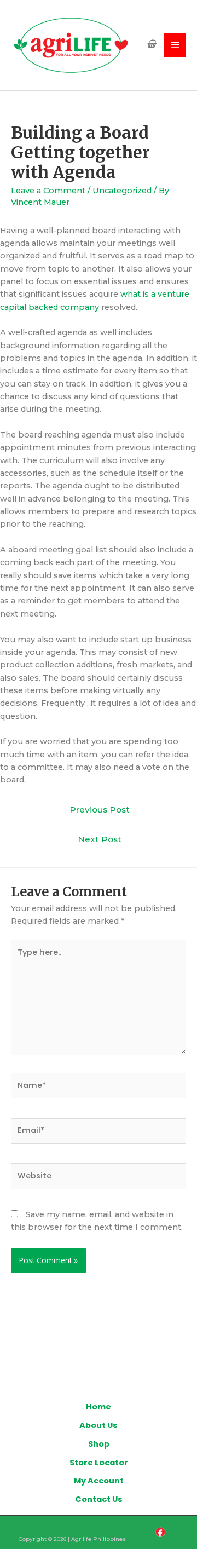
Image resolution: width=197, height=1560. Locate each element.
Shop (98, 1443)
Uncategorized (122, 190)
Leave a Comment (48, 190)
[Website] (98, 1178)
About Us (98, 1425)
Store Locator (98, 1462)
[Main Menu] (175, 45)
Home (98, 1406)
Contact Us (99, 1499)
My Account (99, 1480)
